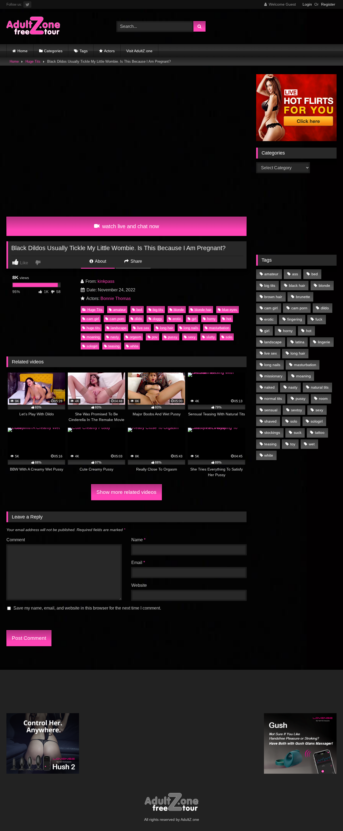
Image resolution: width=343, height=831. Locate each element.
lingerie (324, 342)
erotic (177, 319)
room (323, 398)
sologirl (92, 346)
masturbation (219, 328)
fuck (318, 319)
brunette (303, 297)
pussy (172, 337)
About (100, 261)
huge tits (93, 328)
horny (211, 319)
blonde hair (203, 310)
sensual (270, 410)
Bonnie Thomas (115, 298)
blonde (179, 310)
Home (22, 51)
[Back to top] (326, 815)
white (134, 346)
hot (228, 319)
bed (139, 310)
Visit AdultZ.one (139, 51)
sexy (192, 337)
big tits (158, 310)
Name (138, 539)
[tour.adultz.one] (33, 27)
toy (292, 444)
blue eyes (229, 310)
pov (155, 337)
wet (312, 444)
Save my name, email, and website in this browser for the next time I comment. (87, 608)
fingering (294, 319)
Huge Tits (32, 61)
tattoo (320, 432)
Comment (15, 539)
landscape (118, 328)
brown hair (273, 297)
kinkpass (106, 281)
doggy (157, 319)
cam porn (117, 319)
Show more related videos (126, 492)
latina (299, 342)
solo (229, 337)
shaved (270, 421)
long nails (191, 328)
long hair (166, 328)
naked (269, 387)
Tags (84, 51)
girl (194, 319)
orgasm (135, 337)
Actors (109, 51)
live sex (143, 328)
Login (307, 4)
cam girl (93, 319)
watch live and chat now (129, 226)
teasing (114, 346)
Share (135, 261)
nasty (114, 337)
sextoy (296, 410)
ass (295, 274)
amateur (119, 310)
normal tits (273, 398)
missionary (273, 376)
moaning (93, 337)
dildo (138, 319)
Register (328, 4)
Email (138, 562)
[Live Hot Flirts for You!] (296, 139)
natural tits (320, 387)
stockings (272, 432)
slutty (210, 337)
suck (297, 432)
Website (139, 585)
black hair (297, 285)
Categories (53, 51)
